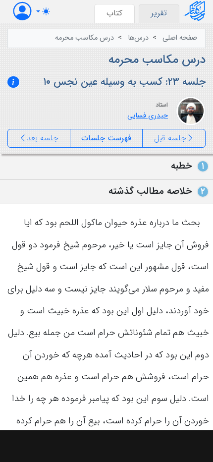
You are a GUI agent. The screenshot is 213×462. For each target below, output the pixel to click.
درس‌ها (138, 38)
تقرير (159, 13)
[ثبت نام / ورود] (22, 11)
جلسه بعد (42, 138)
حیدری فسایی (147, 115)
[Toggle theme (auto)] (43, 11)
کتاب (114, 13)
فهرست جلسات (106, 138)
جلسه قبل (170, 138)
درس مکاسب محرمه (84, 38)
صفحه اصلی (179, 38)
